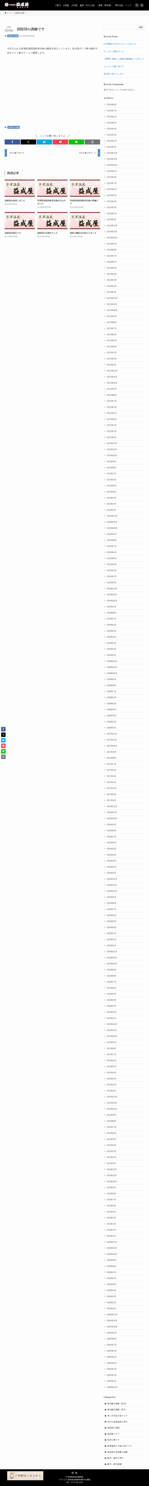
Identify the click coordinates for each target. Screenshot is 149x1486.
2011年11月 (112, 1175)
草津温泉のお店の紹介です (119, 1445)
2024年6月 (112, 261)
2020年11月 (112, 521)
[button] (12, 141)
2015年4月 (111, 927)
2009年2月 (112, 1375)
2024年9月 (112, 243)
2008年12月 (112, 1387)
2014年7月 (111, 981)
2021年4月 (111, 491)
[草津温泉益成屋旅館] (17, 5)
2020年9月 (112, 534)
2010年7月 (111, 1272)
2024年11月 (112, 231)
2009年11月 (112, 1320)
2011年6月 (111, 1205)
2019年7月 (111, 618)
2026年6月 (112, 116)
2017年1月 (111, 800)
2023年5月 (112, 340)
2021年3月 (111, 497)
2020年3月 (112, 570)
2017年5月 (111, 776)
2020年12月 (112, 515)
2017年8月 (111, 757)
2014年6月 (111, 987)
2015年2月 (111, 939)
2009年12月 (112, 1314)
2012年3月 (111, 1151)
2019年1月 (111, 655)
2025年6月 (112, 189)
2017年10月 (112, 745)
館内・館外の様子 (115, 1457)
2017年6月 (111, 769)
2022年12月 (112, 370)
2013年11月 (112, 1030)
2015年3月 (111, 933)
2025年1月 (111, 219)
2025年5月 (112, 195)
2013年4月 (111, 1072)
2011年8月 (111, 1193)
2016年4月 (111, 854)
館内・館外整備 (114, 1464)
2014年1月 (111, 1018)
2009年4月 (112, 1362)
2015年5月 (111, 921)
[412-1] (32, 109)
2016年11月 (112, 812)
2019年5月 (111, 630)
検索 (141, 27)
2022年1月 (111, 437)
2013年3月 (111, 1078)
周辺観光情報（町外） (117, 1409)
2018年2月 (111, 721)
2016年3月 (111, 860)
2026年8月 (112, 104)
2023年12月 (112, 298)
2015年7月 (111, 909)
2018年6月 (111, 697)
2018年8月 (111, 685)
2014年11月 (112, 957)
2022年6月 (112, 407)
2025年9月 (112, 171)
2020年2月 (112, 576)
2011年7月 (111, 1199)
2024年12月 (112, 225)
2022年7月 (112, 400)
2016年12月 (112, 806)
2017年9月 (111, 751)
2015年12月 (112, 878)
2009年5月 (112, 1356)
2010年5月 (111, 1284)
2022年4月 (112, 419)
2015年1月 (111, 945)
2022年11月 (112, 376)
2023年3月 (112, 352)
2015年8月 (111, 903)
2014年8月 (111, 975)
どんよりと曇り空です (114, 66)
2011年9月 (111, 1187)
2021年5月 (111, 485)
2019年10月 (112, 600)
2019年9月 (111, 606)
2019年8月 (111, 612)
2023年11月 (112, 304)
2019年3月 (111, 642)
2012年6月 (111, 1133)
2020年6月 (112, 552)
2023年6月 (112, 334)
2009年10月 (112, 1326)
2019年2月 (111, 648)
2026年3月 (112, 134)
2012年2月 (111, 1157)
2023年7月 (112, 328)
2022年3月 (112, 425)
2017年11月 (112, 739)
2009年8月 (112, 1338)
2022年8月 (112, 394)
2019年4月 (111, 636)
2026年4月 (112, 128)
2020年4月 (112, 564)
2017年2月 (111, 794)
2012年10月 (112, 1108)
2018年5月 (111, 703)
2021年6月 (111, 479)
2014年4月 (111, 999)
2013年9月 (111, 1042)
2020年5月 (112, 558)
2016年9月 (111, 824)
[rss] (142, 5)
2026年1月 (111, 146)
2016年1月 (111, 872)
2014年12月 (112, 951)
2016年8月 (111, 830)
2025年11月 (112, 158)
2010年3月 (111, 1296)
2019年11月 (112, 594)
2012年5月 (111, 1139)
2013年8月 (111, 1048)
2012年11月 (112, 1102)
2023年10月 (112, 310)
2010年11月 (112, 1247)
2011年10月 (112, 1181)
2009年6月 (112, 1350)
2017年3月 (111, 788)
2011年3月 (111, 1223)
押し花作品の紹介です (117, 1415)
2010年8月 (111, 1266)
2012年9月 (111, 1114)
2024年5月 (112, 267)
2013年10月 (112, 1036)
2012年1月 (111, 1163)
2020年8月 (112, 540)
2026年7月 (112, 110)
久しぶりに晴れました (114, 51)
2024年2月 (112, 286)
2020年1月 (111, 582)
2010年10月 (112, 1254)
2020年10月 (112, 528)
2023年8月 (112, 322)
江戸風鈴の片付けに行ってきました (120, 43)
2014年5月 (111, 993)
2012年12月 (112, 1096)
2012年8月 (111, 1120)
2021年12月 (112, 443)
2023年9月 (112, 316)
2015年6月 (111, 915)
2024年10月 (112, 237)
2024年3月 (112, 279)
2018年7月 (111, 691)
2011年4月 (111, 1217)
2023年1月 (111, 364)
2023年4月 (112, 346)
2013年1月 (111, 1090)
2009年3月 (112, 1368)
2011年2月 (111, 1229)
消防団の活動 (13, 36)
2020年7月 (112, 546)
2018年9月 (111, 679)
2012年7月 (111, 1126)
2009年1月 (111, 1381)
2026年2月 (112, 140)
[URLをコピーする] (92, 141)
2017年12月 (112, 733)
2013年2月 (111, 1084)
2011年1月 (111, 1235)
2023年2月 (112, 358)
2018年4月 (111, 709)
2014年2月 (111, 1011)
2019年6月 (111, 624)
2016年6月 (111, 842)
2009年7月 (112, 1344)
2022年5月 (112, 413)
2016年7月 (111, 836)
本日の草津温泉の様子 (117, 1421)
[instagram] (137, 5)
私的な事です (113, 1439)
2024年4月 (112, 273)
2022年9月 (112, 388)
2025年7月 (112, 183)
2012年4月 (111, 1145)
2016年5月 (111, 848)
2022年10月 (112, 382)
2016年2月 (111, 866)
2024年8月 (112, 249)
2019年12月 (112, 588)
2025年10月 (112, 164)
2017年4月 (111, 782)
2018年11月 (112, 667)
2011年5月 (111, 1211)
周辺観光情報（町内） (117, 1403)
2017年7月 (111, 763)
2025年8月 (112, 177)
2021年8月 (111, 467)
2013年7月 (111, 1054)
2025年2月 (112, 213)
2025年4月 (112, 201)
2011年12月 (112, 1169)
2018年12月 (112, 661)
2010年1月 (111, 1308)
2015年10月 (112, 890)
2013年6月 (111, 1060)
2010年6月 (111, 1278)
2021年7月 (111, 473)
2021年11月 (112, 449)
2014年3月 (111, 1005)
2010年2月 (111, 1302)
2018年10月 (112, 673)
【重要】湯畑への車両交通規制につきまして (124, 58)
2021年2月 (111, 503)
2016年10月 (112, 818)
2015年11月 (112, 885)
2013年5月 (111, 1066)
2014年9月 (111, 969)
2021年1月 (111, 509)
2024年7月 (112, 255)
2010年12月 (112, 1241)
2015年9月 (111, 897)
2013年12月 (112, 1024)
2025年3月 (112, 207)
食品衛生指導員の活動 (117, 1452)
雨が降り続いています (114, 73)
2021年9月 (111, 461)
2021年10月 (112, 455)
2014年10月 (112, 963)
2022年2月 (112, 431)
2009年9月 (112, 1332)
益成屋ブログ (113, 1433)
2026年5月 (112, 122)
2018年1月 (111, 727)
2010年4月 (111, 1290)
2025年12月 (112, 152)
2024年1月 (111, 291)
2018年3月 (111, 715)
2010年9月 (111, 1260)
